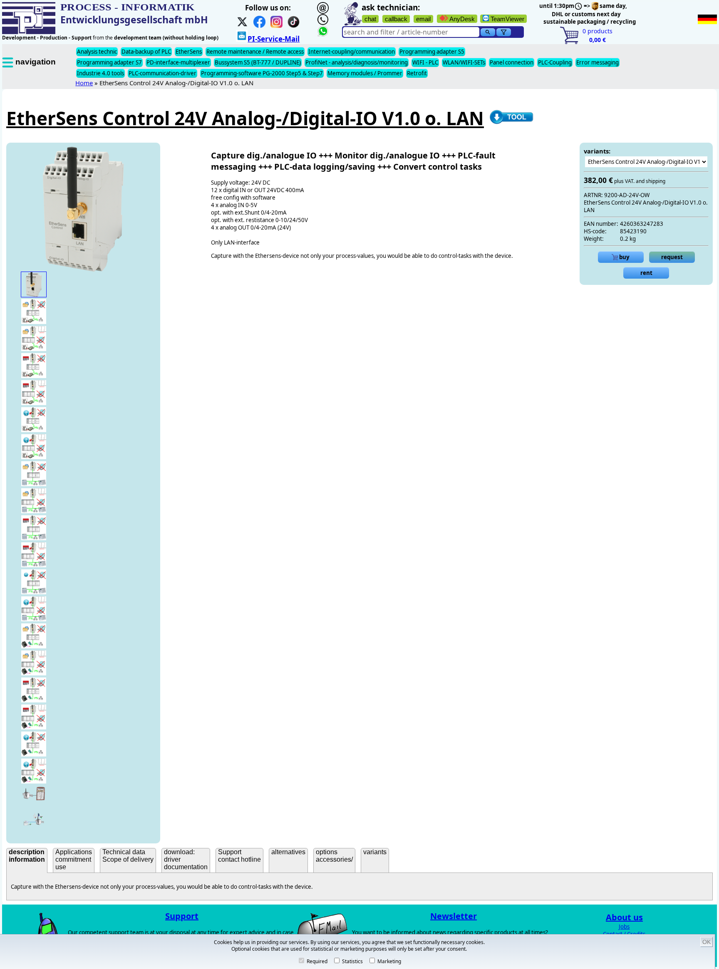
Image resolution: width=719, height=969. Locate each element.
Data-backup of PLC (146, 51)
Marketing (388, 961)
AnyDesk (461, 18)
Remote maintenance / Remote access (255, 51)
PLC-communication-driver (162, 73)
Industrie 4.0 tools (100, 73)
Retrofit (417, 73)
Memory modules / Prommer (364, 73)
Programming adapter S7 (109, 62)
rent (646, 273)
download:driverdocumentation (186, 859)
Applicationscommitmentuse (73, 859)
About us (624, 917)
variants (375, 851)
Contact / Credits (624, 934)
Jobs (624, 926)
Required (316, 961)
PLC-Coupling (555, 62)
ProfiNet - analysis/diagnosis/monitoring (356, 62)
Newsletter (453, 916)
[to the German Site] (707, 19)
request (672, 257)
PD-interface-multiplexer (178, 62)
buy (624, 257)
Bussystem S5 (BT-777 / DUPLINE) (258, 62)
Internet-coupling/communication (351, 51)
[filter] (503, 32)
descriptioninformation (27, 855)
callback (396, 18)
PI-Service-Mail (274, 39)
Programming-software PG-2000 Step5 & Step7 (262, 73)
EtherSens (189, 51)
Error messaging (597, 62)
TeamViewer (506, 18)
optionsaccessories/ (334, 855)
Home (84, 83)
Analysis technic (97, 51)
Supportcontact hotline (239, 855)
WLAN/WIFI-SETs (464, 62)
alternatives (288, 851)
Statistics (352, 961)
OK (706, 942)
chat (370, 18)
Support (181, 916)
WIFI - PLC (425, 62)
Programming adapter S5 (431, 51)
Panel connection (511, 62)
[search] (488, 32)
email (423, 18)
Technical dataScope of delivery (128, 855)
